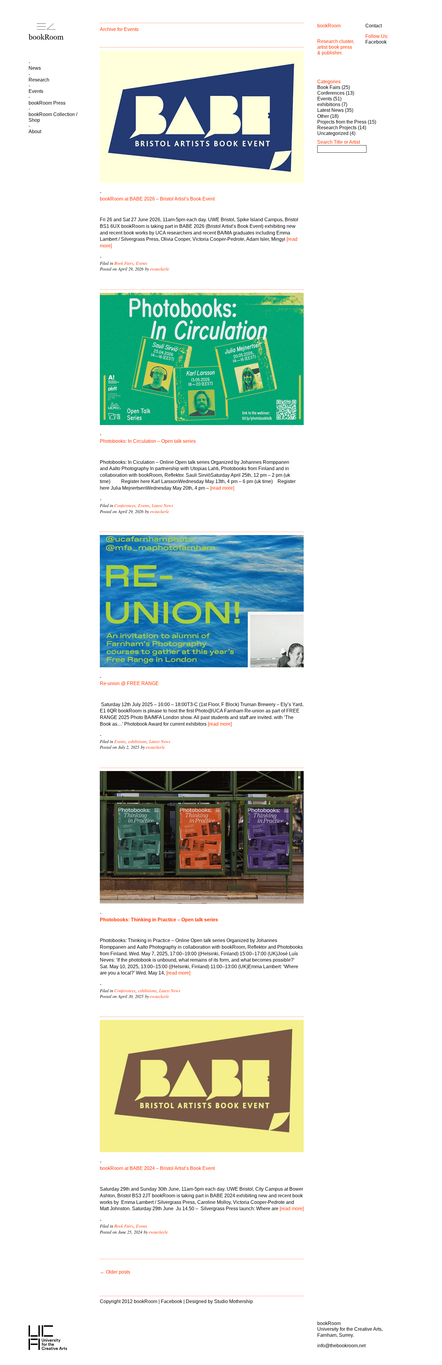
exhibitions (137, 741)
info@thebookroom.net (341, 1345)
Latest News (162, 505)
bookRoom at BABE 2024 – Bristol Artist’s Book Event (157, 1168)
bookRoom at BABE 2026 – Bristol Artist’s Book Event (157, 198)
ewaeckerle (159, 269)
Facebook (376, 41)
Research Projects (337, 127)
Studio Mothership (233, 1301)
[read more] (221, 488)
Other (323, 116)
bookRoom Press (47, 103)
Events (36, 91)
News (35, 68)
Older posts (115, 1272)
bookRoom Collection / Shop (53, 117)
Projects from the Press (342, 121)
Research (39, 79)
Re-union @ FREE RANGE (130, 683)
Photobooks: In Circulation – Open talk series (148, 441)
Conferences (125, 505)
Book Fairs (124, 263)
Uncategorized (332, 133)
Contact (373, 25)
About (35, 131)
